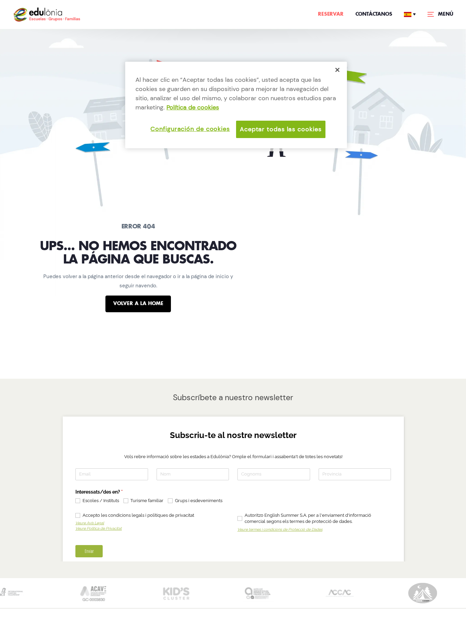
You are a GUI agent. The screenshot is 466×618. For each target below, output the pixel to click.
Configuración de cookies (190, 129)
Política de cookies (192, 107)
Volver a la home (138, 303)
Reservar (330, 14)
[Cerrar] (337, 69)
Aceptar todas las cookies (281, 129)
